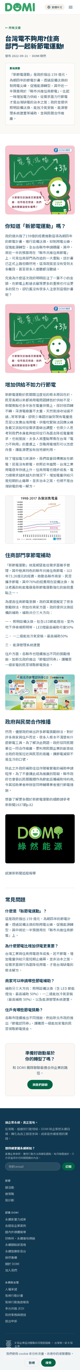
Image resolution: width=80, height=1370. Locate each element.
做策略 (9, 1194)
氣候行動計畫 (14, 1295)
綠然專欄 (11, 1257)
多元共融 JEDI (14, 1308)
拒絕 (32, 1362)
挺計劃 (9, 1200)
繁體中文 (57, 7)
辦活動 (9, 1187)
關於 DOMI (12, 1264)
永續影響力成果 (15, 1219)
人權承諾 (11, 1289)
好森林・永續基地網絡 (20, 1238)
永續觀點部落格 (15, 1244)
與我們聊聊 (40, 1084)
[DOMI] (20, 7)
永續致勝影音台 (15, 1251)
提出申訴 (11, 1321)
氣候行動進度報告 (17, 1302)
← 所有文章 (13, 28)
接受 (48, 1362)
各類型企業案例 (15, 1225)
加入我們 (11, 1270)
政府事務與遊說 (15, 1315)
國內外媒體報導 (15, 1232)
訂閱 (68, 1166)
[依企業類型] (70, 7)
